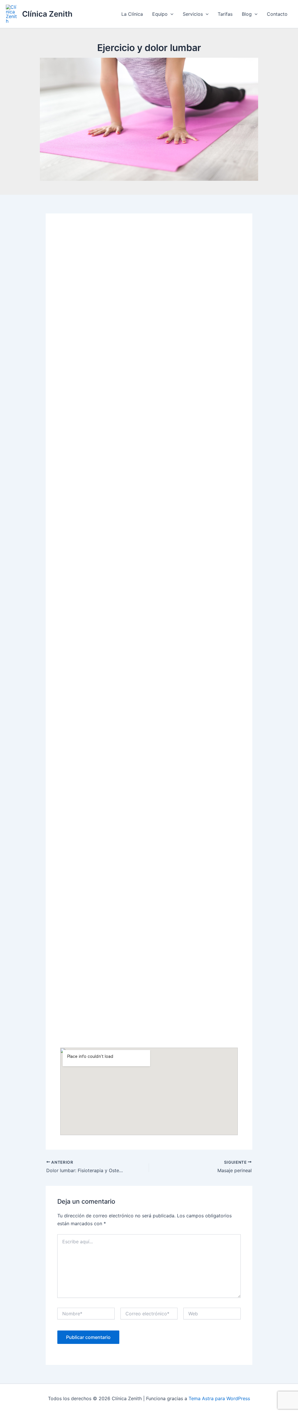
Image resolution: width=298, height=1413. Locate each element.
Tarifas (225, 14)
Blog (247, 14)
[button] (170, 14)
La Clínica (132, 14)
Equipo (160, 14)
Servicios (193, 14)
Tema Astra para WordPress (219, 1398)
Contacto (277, 14)
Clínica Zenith (47, 13)
